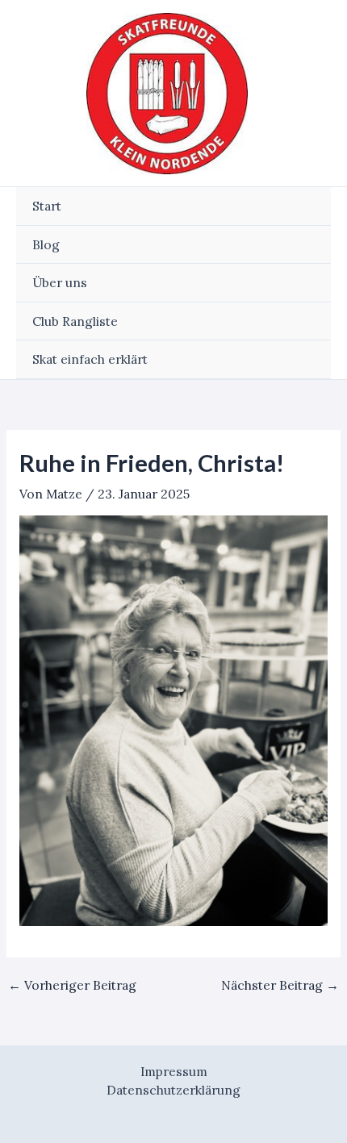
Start (46, 206)
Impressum (173, 1071)
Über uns (59, 282)
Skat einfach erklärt (90, 359)
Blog (46, 244)
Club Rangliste (75, 321)
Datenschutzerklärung (173, 1090)
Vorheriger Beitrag (72, 985)
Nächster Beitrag (280, 985)
